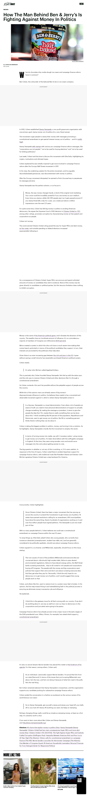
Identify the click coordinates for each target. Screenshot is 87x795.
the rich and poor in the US (63, 355)
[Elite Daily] (9, 4)
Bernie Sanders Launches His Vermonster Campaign (51, 741)
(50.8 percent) (61, 341)
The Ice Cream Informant (78, 61)
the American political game (45, 335)
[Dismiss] (84, 779)
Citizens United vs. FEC (71, 211)
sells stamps (36, 146)
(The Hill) (28, 741)
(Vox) (57, 727)
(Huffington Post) (39, 735)
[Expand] (78, 779)
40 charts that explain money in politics (41, 727)
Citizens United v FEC (37, 733)
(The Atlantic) (34, 738)
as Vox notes (24, 228)
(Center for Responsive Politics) (43, 746)
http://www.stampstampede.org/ (34, 723)
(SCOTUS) (48, 733)
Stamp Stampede (45, 129)
